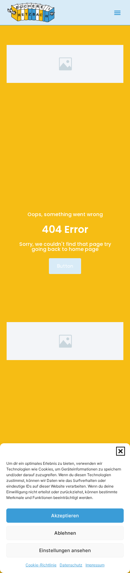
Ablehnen (65, 533)
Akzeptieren (65, 516)
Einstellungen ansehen (65, 550)
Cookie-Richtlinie (41, 565)
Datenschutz (71, 565)
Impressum (95, 565)
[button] (120, 451)
